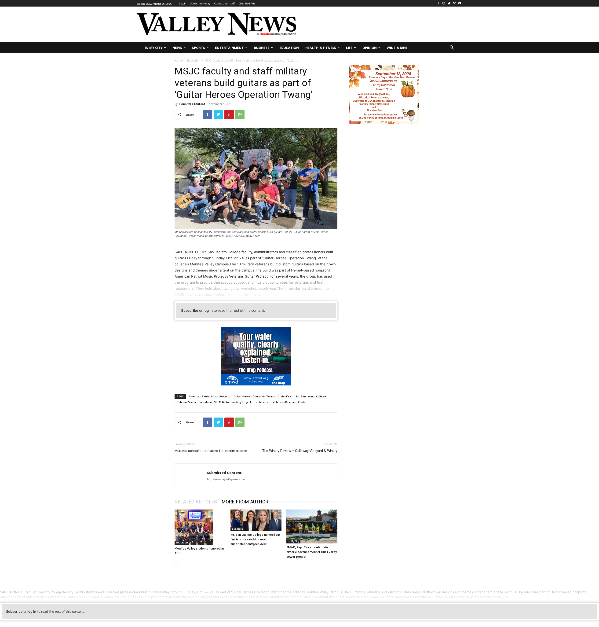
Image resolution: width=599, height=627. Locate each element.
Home (179, 60)
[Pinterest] (229, 114)
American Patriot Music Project (209, 396)
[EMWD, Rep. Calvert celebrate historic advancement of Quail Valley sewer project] (311, 526)
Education (193, 60)
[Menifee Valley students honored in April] (200, 527)
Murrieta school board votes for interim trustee (211, 451)
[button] (451, 47)
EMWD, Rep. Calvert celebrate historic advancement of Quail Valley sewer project (311, 552)
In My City (293, 541)
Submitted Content (192, 104)
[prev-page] (177, 566)
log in (208, 310)
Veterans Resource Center (290, 402)
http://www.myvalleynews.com (226, 479)
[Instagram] (443, 3)
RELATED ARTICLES (196, 502)
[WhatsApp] (240, 114)
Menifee (286, 396)
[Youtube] (459, 3)
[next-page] (185, 566)
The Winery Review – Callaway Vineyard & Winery (299, 451)
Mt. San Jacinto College (311, 396)
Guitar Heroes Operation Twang (254, 396)
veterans (262, 402)
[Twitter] (449, 3)
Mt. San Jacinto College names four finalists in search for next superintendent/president (255, 539)
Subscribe (189, 310)
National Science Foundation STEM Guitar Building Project (214, 402)
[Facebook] (438, 3)
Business (237, 528)
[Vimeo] (454, 3)
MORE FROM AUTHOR (245, 502)
